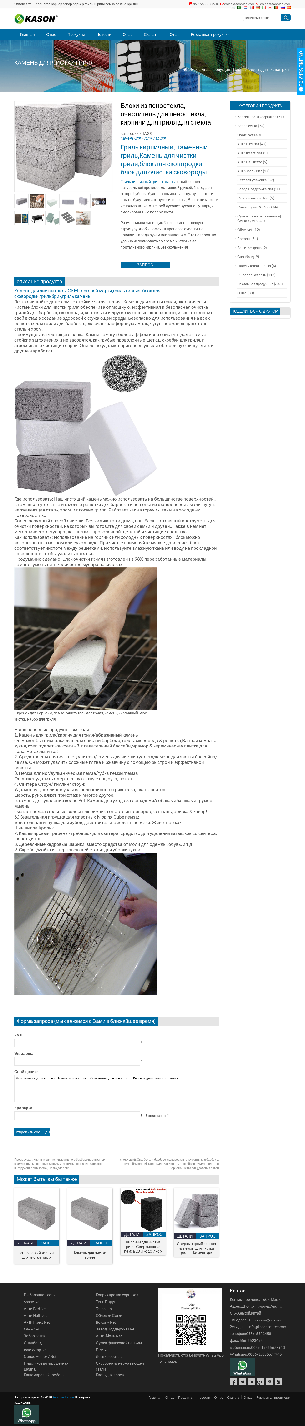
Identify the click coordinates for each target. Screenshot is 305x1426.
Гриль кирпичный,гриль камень (148, 181)
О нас (51, 34)
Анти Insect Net (249, 153)
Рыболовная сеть (251, 275)
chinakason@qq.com (239, 4)
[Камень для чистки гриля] (89, 1238)
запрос (145, 264)
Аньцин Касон (63, 1397)
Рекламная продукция (210, 34)
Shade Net (245, 135)
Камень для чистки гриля (269, 69)
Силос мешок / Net (40, 1356)
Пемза (238, 69)
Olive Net (245, 229)
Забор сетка (247, 126)
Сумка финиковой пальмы (119, 1342)
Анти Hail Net (35, 1315)
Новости (103, 34)
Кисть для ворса (110, 1375)
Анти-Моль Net (249, 171)
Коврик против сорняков (256, 117)
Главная (27, 34)
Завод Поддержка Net (255, 189)
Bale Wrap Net (36, 1349)
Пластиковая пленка (254, 266)
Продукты (76, 34)
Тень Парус (106, 1301)
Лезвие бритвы (109, 1356)
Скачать (151, 34)
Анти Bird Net (248, 144)
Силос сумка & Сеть (253, 207)
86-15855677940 (206, 4)
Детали (25, 1243)
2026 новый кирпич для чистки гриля (37, 1254)
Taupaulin (104, 1308)
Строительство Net (253, 198)
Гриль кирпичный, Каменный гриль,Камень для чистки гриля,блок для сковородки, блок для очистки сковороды (164, 159)
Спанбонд (245, 257)
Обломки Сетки (109, 1315)
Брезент (244, 238)
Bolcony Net (106, 1322)
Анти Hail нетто (249, 162)
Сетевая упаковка (252, 180)
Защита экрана (249, 248)
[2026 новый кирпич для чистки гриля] (36, 1238)
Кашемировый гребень (44, 1375)
